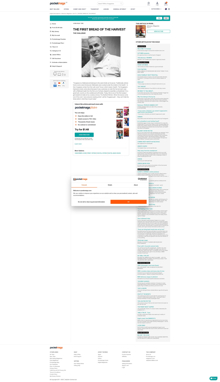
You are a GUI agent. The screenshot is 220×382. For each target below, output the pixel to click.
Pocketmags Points (103, 360)
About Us (148, 354)
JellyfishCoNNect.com (152, 360)
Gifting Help (77, 365)
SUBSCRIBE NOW (84, 134)
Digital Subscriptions (55, 13)
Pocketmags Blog (54, 362)
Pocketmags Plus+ (58, 43)
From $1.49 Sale (57, 27)
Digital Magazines (102, 362)
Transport (95, 9)
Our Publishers (54, 364)
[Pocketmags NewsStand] (58, 3)
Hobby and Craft (79, 9)
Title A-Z (55, 47)
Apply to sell (125, 365)
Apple (99, 354)
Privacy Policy (53, 368)
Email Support (77, 356)
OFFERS (66, 9)
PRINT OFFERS (91, 153)
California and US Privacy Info (58, 370)
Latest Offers (56, 54)
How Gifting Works (79, 363)
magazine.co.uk (150, 358)
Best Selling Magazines (56, 358)
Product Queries (126, 354)
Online (99, 358)
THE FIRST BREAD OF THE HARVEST (86, 13)
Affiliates (124, 356)
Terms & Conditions (55, 372)
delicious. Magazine (66, 13)
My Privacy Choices (55, 376)
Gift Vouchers (56, 58)
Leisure (106, 9)
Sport (133, 9)
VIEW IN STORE (158, 31)
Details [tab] (110, 185)
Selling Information (127, 363)
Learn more (78, 144)
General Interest (119, 9)
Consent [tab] (84, 185)
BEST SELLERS (54, 9)
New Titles (53, 356)
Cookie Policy (53, 374)
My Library (55, 31)
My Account (56, 35)
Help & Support (57, 66)
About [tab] (136, 185)
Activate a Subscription (59, 62)
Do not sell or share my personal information (91, 202)
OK (129, 202)
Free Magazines (54, 360)
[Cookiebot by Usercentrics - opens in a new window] (139, 179)
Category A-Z (56, 51)
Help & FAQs (77, 354)
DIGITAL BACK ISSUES (114, 153)
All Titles (52, 354)
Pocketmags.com (150, 356)
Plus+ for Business (55, 366)
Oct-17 (74, 13)
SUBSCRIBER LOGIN (80, 153)
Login (123, 367)
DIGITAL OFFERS (102, 153)
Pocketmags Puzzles (59, 39)
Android (100, 356)
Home (54, 24)
